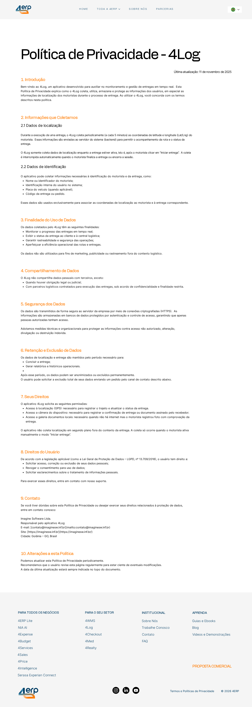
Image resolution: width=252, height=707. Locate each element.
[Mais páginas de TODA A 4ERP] (119, 9)
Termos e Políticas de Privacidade (192, 691)
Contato (148, 634)
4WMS (90, 621)
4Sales (22, 655)
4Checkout (93, 634)
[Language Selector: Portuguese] (235, 9)
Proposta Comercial (212, 666)
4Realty (91, 648)
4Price (23, 661)
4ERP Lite (25, 621)
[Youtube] (136, 690)
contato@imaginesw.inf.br (48, 527)
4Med (89, 641)
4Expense (25, 634)
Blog (195, 628)
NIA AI (22, 628)
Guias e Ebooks (203, 621)
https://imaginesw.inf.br (43, 532)
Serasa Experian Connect (37, 675)
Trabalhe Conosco (156, 628)
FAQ (145, 641)
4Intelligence (27, 668)
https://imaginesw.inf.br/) (77, 532)
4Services (25, 648)
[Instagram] (115, 690)
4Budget (24, 641)
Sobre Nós (150, 621)
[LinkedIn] (126, 690)
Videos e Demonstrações (211, 634)
